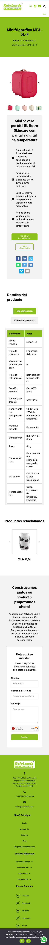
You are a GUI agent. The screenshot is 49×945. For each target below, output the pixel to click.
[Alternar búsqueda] (44, 6)
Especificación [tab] (24, 310)
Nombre (15, 678)
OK (22, 941)
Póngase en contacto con (24, 847)
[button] (10, 107)
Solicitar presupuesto (24, 237)
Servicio (24, 835)
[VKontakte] (30, 265)
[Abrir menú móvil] (44, 14)
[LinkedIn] (24, 258)
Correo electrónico (21, 690)
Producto (28, 40)
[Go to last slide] (10, 83)
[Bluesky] (21, 271)
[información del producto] (25, 552)
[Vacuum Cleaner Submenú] (30, 873)
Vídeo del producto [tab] (24, 320)
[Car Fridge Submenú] (32, 861)
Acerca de (24, 829)
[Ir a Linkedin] (31, 6)
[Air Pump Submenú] (31, 867)
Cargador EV (23, 879)
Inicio (16, 40)
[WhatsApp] (18, 265)
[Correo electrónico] (27, 271)
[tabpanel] (24, 417)
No (28, 941)
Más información (24, 247)
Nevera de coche (23, 862)
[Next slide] (39, 83)
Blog (24, 841)
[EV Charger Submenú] (30, 879)
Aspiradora (23, 873)
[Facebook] (18, 258)
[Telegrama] (24, 265)
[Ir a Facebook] (35, 6)
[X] (30, 258)
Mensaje (15, 703)
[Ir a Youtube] (39, 6)
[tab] (24, 311)
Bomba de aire (23, 867)
